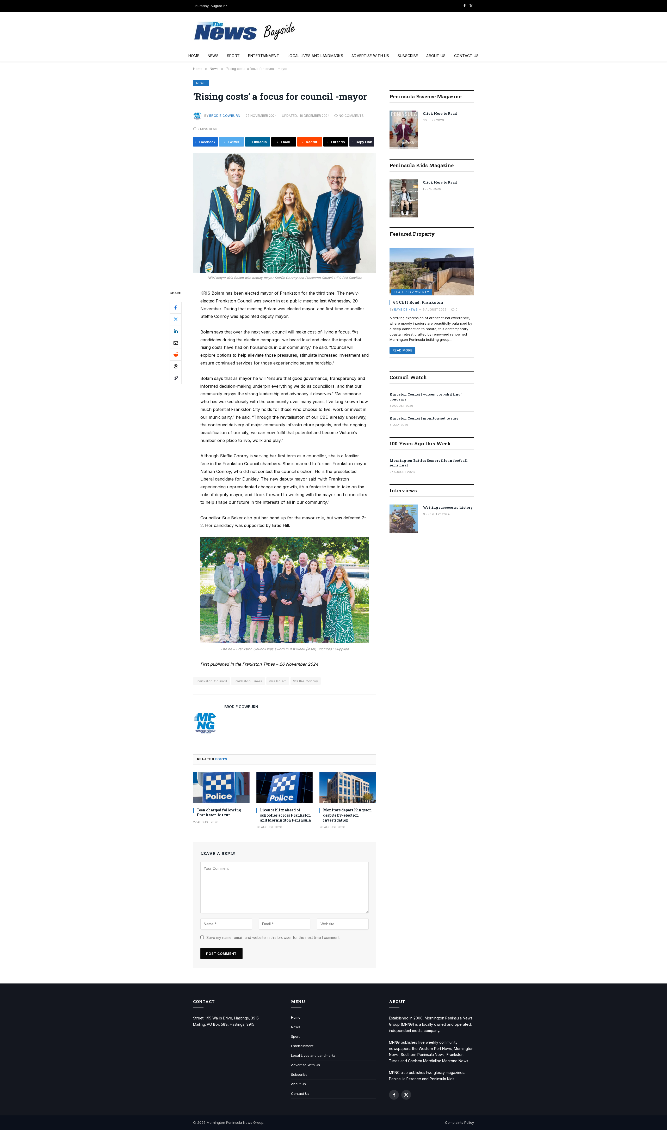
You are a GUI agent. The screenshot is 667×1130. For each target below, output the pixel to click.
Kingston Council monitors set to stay (424, 418)
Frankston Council (211, 681)
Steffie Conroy (305, 681)
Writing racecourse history (448, 507)
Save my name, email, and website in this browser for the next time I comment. (273, 937)
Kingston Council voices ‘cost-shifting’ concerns (425, 397)
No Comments (351, 116)
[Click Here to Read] (404, 130)
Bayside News (406, 309)
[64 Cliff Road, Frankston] (432, 271)
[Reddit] (176, 355)
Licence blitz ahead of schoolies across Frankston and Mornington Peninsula (285, 814)
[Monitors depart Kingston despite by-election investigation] (347, 788)
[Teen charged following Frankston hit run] (221, 788)
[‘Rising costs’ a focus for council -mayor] (284, 213)
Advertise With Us (370, 55)
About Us (436, 55)
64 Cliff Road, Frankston (418, 302)
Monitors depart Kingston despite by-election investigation (347, 814)
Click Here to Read (440, 113)
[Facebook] (176, 308)
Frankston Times (248, 681)
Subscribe (408, 55)
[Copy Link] (176, 378)
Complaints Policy (459, 1122)
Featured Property (411, 292)
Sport (233, 55)
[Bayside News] (245, 31)
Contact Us (466, 55)
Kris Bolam (278, 681)
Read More (402, 350)
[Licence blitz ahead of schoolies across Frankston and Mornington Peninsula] (284, 788)
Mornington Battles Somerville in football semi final (429, 463)
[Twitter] (176, 319)
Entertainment (263, 55)
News (213, 55)
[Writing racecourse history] (404, 519)
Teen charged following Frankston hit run (219, 812)
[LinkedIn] (176, 331)
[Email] (176, 343)
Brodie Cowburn (224, 116)
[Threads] (176, 366)
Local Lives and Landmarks (315, 55)
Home (193, 55)
